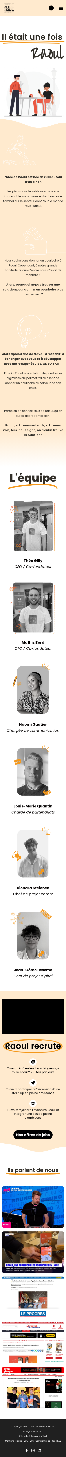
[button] (60, 8)
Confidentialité (43, 1440)
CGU (26, 1440)
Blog (54, 1440)
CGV (32, 1440)
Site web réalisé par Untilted (33, 1436)
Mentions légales (13, 1440)
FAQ (59, 1440)
